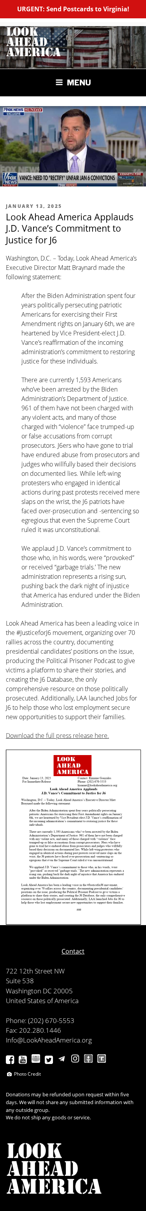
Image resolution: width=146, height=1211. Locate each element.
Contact (73, 951)
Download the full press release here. (57, 735)
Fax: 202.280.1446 (33, 1030)
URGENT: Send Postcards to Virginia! (73, 9)
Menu (79, 82)
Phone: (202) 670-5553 (40, 1020)
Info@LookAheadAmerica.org (49, 1039)
